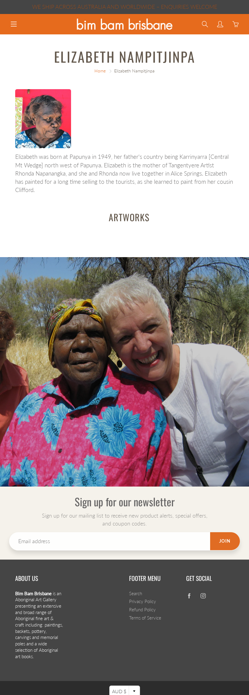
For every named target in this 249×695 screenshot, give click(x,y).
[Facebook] (189, 596)
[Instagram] (203, 596)
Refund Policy (142, 609)
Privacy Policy (142, 601)
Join (225, 540)
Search (135, 593)
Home (100, 70)
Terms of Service (145, 617)
